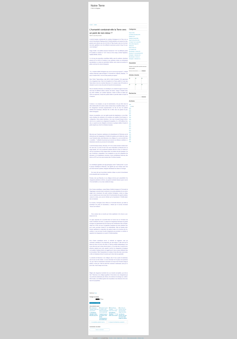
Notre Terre (98, 5)
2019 (130, 117)
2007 (130, 139)
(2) (134, 56)
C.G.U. (125, 338)
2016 (130, 123)
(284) (133, 38)
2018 (130, 119)
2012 (130, 130)
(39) (132, 49)
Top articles (110, 338)
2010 (130, 134)
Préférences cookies (141, 338)
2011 (130, 132)
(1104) (131, 32)
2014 (130, 126)
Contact (95, 24)
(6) (134, 55)
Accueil (91, 24)
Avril (131, 106)
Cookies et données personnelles (132, 338)
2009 (130, 136)
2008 (130, 137)
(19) (136, 53)
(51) (132, 47)
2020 (130, 115)
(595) (134, 34)
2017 (130, 121)
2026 (130, 104)
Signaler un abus (119, 338)
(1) (134, 58)
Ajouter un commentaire (100, 329)
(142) (134, 40)
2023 (130, 110)
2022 (130, 111)
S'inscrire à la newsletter (95, 302)
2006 (130, 141)
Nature (95, 293)
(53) (133, 43)
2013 (130, 128)
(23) (134, 51)
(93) (134, 42)
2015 (130, 124)
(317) (132, 36)
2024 (130, 108)
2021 (130, 113)
